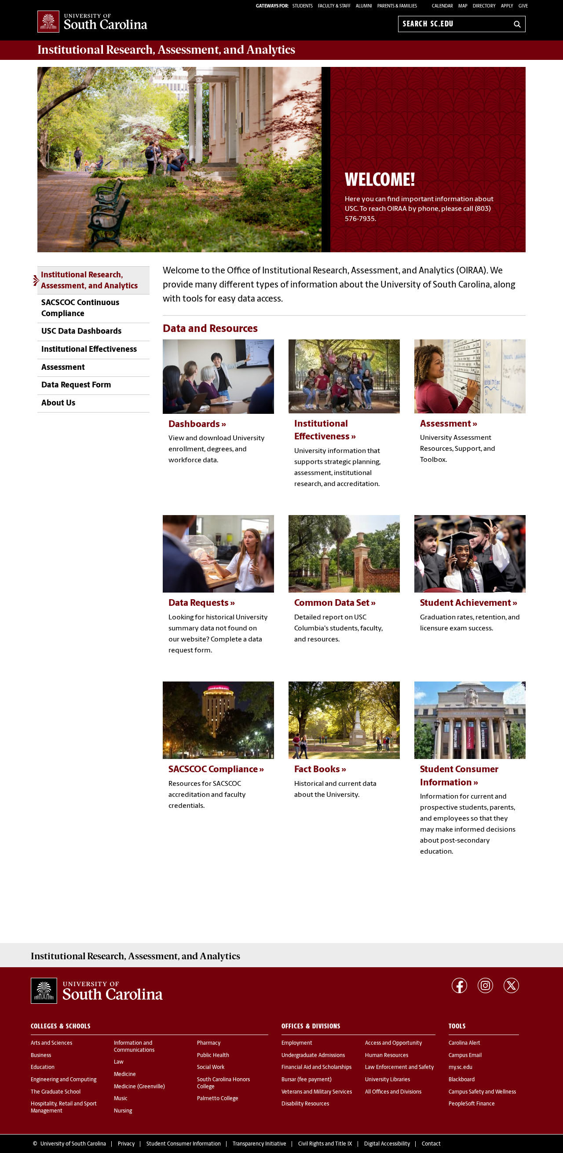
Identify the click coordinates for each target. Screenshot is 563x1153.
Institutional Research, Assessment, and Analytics (89, 281)
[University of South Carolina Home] (92, 22)
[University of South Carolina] (97, 991)
